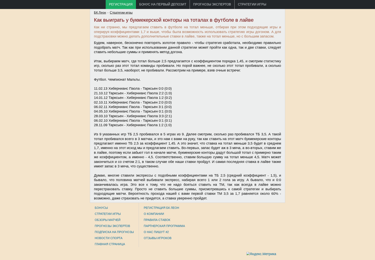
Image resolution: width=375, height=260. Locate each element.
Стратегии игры (252, 4)
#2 (167, 232)
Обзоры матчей (108, 220)
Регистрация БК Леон (161, 207)
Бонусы (101, 207)
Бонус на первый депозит (162, 4)
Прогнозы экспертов (212, 4)
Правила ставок (157, 220)
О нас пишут (154, 232)
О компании (154, 213)
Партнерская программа (164, 226)
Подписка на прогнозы (114, 232)
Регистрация (121, 4)
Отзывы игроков (157, 238)
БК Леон (100, 12)
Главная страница (110, 244)
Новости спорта (108, 238)
